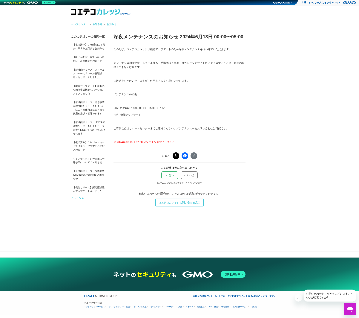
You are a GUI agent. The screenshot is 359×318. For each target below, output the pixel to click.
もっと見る (77, 197)
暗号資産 (225, 307)
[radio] (169, 175)
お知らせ (97, 24)
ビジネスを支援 (140, 307)
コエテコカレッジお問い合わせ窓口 (179, 202)
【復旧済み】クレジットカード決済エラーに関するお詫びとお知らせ (89, 146)
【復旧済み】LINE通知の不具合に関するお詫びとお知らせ (89, 46)
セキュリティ (156, 307)
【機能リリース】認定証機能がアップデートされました (89, 189)
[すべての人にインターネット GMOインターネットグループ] (333, 2)
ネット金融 (213, 307)
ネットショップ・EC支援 (119, 307)
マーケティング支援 (173, 307)
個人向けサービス (240, 307)
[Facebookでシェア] (185, 155)
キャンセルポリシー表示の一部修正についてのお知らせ (89, 160)
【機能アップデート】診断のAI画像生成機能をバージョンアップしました (89, 90)
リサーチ (189, 307)
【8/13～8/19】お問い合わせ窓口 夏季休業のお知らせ (88, 59)
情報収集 (201, 307)
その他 (254, 307)
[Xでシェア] (176, 155)
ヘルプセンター (79, 24)
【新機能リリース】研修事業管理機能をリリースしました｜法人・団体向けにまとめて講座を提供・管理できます (89, 108)
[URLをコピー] (194, 155)
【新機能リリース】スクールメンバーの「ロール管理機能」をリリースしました (89, 74)
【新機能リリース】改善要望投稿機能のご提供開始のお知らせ (89, 175)
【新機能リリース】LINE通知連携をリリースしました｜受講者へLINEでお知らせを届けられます (89, 128)
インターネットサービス (94, 307)
